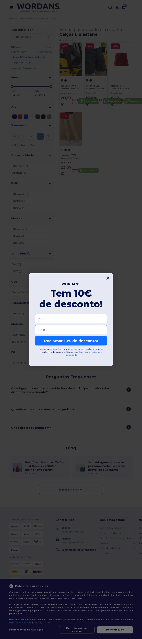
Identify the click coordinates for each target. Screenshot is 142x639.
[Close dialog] (108, 278)
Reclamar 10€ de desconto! (71, 341)
